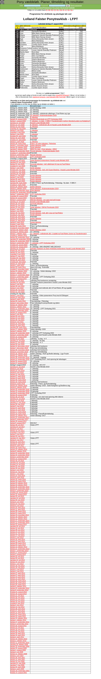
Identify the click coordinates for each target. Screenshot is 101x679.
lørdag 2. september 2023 (19, 243)
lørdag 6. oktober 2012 (18, 586)
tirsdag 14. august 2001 (18, 672)
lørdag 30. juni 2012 (17, 597)
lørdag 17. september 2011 (19, 622)
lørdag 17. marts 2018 (18, 412)
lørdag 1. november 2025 (19, 145)
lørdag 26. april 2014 (17, 539)
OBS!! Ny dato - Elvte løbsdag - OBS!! (43, 149)
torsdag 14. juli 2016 (17, 464)
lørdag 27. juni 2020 (17, 342)
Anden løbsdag (35, 179)
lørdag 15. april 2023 (17, 263)
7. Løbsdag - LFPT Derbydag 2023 (42, 243)
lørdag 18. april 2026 (17, 138)
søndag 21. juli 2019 (17, 367)
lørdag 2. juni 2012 (17, 605)
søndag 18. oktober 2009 (19, 644)
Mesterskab (64, 8)
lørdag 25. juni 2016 (17, 466)
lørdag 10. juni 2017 (17, 430)
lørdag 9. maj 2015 (17, 505)
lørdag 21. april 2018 (17, 408)
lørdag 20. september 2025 (19, 151)
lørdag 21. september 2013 (19, 549)
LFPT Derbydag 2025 (38, 157)
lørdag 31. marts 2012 (18, 614)
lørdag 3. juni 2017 (17, 434)
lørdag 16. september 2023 (19, 241)
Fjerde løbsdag (35, 175)
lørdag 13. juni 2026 (17, 125)
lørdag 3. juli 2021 (16, 314)
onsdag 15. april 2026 (18, 140)
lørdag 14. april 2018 (17, 410)
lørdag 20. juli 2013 (17, 556)
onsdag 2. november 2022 (19, 269)
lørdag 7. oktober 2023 (18, 233)
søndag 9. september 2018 (19, 393)
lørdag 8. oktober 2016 (18, 451)
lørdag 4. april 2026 (17, 141)
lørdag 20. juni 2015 (17, 500)
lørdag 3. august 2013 (18, 554)
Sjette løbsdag (35, 168)
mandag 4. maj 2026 (17, 132)
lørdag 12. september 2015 (19, 489)
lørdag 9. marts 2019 (17, 384)
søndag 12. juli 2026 (17, 123)
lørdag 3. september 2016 (19, 457)
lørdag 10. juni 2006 (17, 661)
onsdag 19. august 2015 (18, 492)
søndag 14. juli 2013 (17, 560)
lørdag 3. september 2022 (19, 277)
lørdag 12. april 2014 (17, 541)
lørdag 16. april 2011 (17, 635)
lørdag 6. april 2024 (17, 222)
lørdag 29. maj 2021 (17, 320)
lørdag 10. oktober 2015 (18, 485)
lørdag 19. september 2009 (19, 646)
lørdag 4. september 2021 (19, 310)
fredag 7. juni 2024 (16, 209)
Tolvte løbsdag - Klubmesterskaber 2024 (44, 188)
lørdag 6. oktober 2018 (18, 387)
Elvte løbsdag (35, 190)
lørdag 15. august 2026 (18, 119)
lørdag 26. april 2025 (17, 179)
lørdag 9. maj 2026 (17, 130)
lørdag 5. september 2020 (19, 335)
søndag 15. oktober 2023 (19, 232)
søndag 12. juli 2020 (17, 340)
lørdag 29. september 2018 (19, 389)
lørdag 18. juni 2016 (17, 468)
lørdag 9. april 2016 (17, 477)
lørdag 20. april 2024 (17, 218)
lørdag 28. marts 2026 (18, 143)
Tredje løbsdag (35, 177)
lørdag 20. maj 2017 (17, 436)
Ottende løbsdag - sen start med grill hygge (45, 200)
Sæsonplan (31, 8)
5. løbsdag (34, 126)
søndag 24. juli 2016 (17, 462)
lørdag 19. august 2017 (18, 421)
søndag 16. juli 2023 (17, 248)
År (64, 10)
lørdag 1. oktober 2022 (18, 273)
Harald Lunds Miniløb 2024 (39, 202)
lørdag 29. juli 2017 (17, 425)
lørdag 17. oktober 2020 (18, 329)
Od (61, 10)
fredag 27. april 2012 (17, 611)
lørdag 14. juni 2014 (17, 532)
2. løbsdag (34, 138)
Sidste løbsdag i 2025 (38, 145)
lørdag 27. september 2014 (19, 520)
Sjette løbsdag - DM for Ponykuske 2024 (44, 207)
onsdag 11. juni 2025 (17, 166)
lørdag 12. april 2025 (17, 181)
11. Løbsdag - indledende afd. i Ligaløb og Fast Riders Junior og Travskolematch (58, 233)
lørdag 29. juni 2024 (17, 203)
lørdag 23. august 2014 (18, 524)
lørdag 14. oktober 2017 (18, 415)
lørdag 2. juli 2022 (16, 284)
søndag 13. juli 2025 (17, 160)
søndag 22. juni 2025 (17, 162)
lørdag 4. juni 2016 (17, 470)
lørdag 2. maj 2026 (17, 134)
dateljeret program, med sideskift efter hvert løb (49, 97)
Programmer (47, 8)
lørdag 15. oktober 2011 (18, 618)
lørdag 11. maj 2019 (17, 374)
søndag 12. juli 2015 (17, 498)
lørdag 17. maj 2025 (17, 175)
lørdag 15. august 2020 (18, 337)
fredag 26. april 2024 (17, 217)
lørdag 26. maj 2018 (17, 404)
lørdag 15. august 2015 (18, 494)
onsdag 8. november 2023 (19, 228)
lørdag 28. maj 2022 (17, 290)
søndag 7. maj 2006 (17, 665)
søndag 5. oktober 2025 (18, 149)
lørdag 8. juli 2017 (16, 429)
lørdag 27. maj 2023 (17, 256)
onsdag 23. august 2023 (18, 245)
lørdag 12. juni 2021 (17, 318)
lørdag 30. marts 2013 (18, 581)
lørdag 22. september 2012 (19, 588)
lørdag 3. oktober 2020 (18, 331)
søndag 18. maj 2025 (17, 173)
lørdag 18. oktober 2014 (18, 517)
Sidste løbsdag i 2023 (38, 230)
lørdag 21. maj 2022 (17, 292)
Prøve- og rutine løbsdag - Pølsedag (43, 143)
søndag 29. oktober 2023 (19, 230)
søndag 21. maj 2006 (17, 663)
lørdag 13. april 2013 (17, 577)
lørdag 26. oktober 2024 (18, 187)
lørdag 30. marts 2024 (18, 226)
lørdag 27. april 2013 (17, 573)
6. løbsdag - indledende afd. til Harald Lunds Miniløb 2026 (50, 125)
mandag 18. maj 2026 (18, 128)
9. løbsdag (34, 117)
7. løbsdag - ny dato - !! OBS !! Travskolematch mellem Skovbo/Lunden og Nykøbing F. (60, 121)
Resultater (56, 8)
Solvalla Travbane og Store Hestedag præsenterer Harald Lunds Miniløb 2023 (57, 248)
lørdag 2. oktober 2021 (18, 307)
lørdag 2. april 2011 (17, 637)
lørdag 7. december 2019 (19, 348)
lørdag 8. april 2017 (17, 445)
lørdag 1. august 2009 (18, 650)
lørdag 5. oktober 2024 (18, 188)
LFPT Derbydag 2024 (38, 194)
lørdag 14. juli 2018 (17, 400)
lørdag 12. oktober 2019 (18, 355)
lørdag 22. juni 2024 (17, 205)
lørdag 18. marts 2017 (18, 447)
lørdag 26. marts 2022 (18, 301)
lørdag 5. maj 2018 (17, 406)
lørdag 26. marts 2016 (18, 479)
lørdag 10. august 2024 (18, 198)
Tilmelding (39, 8)
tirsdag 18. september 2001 (19, 671)
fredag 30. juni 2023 (17, 250)
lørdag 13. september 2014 (19, 522)
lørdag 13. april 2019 (17, 378)
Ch (55, 10)
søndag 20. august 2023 (18, 247)
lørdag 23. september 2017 (19, 417)
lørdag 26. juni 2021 (17, 316)
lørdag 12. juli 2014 (17, 528)
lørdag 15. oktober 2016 (18, 449)
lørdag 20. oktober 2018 (18, 385)
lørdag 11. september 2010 (19, 642)
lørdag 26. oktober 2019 (18, 354)
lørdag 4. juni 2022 (17, 288)
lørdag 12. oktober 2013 (18, 547)
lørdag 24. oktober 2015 (18, 483)
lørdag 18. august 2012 (18, 594)
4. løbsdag (34, 130)
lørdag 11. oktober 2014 (18, 519)
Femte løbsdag (35, 211)
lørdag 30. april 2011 (17, 633)
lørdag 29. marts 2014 (18, 543)
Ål (47, 10)
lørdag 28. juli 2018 (17, 397)
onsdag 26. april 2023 (18, 262)
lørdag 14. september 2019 (19, 359)
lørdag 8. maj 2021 (17, 322)
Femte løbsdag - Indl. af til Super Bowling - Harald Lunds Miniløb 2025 (54, 170)
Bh (49, 10)
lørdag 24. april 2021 (17, 323)
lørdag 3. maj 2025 (17, 177)
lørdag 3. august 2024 (18, 200)
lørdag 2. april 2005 (17, 669)
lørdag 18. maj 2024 (17, 213)
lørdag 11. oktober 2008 (18, 654)
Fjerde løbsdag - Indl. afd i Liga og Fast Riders (46, 213)
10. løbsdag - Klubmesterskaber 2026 (43, 115)
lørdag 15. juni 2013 (17, 562)
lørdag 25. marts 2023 (18, 267)
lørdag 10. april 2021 (17, 325)
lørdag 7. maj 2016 (17, 474)
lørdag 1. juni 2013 (17, 564)
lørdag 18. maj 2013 (17, 566)
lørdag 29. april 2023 (17, 260)
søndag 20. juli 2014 (17, 526)
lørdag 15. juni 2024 (17, 207)
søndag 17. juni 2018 (17, 402)
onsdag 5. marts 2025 (18, 185)
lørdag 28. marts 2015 (18, 511)
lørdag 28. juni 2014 (17, 530)
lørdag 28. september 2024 (19, 190)
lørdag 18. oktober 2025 (18, 147)
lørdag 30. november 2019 (19, 350)
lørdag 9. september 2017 (19, 419)
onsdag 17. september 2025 (20, 153)
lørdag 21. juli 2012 (17, 596)
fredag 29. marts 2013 (18, 584)
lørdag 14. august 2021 (18, 312)
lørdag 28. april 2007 (17, 657)
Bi (52, 10)
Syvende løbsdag (36, 203)
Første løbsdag (35, 181)
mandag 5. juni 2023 (17, 254)
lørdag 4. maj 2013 (17, 569)
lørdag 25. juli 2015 (17, 496)
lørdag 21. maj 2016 (17, 472)
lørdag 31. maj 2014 (17, 534)
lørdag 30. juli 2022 (17, 280)
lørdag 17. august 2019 (18, 363)
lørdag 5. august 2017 (18, 423)
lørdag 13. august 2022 (18, 278)
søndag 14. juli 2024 (17, 202)
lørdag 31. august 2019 (18, 361)
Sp (72, 10)
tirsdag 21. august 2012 (18, 592)
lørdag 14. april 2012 (17, 612)
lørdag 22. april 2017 (17, 442)
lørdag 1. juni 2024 (17, 211)
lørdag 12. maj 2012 (17, 607)
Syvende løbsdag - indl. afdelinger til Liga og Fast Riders (50, 164)
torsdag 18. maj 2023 (17, 258)
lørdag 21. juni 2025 (17, 164)
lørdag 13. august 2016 (18, 459)
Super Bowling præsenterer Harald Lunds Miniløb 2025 (49, 160)
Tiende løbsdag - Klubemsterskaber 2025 (44, 151)
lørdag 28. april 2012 (17, 609)
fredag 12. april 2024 (17, 220)
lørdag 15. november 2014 (19, 515)
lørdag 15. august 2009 (18, 648)
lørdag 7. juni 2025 (17, 168)
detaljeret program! (62, 95)
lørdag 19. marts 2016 (18, 481)
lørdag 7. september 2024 (19, 194)
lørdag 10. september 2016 (19, 455)
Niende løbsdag (36, 155)
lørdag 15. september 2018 (19, 391)
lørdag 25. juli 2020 (17, 339)
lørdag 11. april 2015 (17, 509)
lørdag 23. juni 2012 (17, 599)
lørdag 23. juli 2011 (17, 627)
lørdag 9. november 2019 (19, 352)
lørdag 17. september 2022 (19, 275)
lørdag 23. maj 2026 (17, 126)
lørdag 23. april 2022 (17, 297)
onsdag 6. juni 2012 (17, 603)
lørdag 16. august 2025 (18, 157)
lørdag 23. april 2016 (17, 475)
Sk (69, 10)
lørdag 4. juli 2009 (16, 652)
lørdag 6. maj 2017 (17, 440)
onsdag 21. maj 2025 (17, 172)
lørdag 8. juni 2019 (17, 372)
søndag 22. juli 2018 (17, 399)
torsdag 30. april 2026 (18, 136)
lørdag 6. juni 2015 (17, 502)
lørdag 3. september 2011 (19, 624)
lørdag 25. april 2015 (17, 507)
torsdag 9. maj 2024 (17, 215)
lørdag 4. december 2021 (19, 303)
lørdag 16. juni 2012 (17, 601)
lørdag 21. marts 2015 (18, 513)
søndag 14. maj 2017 (17, 438)
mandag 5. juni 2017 (17, 432)
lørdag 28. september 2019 (19, 357)
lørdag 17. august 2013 (18, 552)
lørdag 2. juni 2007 (17, 656)
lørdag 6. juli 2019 (16, 369)
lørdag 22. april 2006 (17, 667)
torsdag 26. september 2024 (20, 192)
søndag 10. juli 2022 (17, 282)
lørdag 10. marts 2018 (18, 414)
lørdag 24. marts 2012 (18, 616)
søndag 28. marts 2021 (18, 327)
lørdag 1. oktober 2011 (18, 620)
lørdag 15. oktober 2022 (18, 271)
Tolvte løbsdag (35, 147)
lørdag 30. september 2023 (19, 237)
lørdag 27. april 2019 (17, 376)
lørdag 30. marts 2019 (18, 380)
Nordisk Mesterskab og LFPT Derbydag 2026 (46, 119)
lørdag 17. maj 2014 (17, 536)
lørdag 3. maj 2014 (17, 537)
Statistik (72, 8)
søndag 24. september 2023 (20, 239)
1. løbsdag (34, 141)
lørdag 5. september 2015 (19, 490)
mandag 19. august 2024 (19, 196)
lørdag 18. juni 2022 (17, 286)
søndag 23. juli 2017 (17, 427)
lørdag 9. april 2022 (17, 299)
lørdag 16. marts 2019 (18, 382)
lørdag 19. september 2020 (19, 333)
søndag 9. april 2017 (17, 444)
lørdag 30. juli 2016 (17, 460)
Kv (58, 10)
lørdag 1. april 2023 (17, 265)
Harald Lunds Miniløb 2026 (39, 123)
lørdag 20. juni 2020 (17, 344)
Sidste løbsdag (35, 187)
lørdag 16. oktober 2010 (18, 639)
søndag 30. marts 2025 (18, 183)
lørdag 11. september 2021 (19, 308)
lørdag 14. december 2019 (19, 346)
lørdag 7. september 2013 (19, 551)
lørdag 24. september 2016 (19, 453)
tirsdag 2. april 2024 (17, 224)
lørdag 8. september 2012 (19, 590)
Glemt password (76, 5)
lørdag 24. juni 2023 (17, 252)
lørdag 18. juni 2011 (17, 629)
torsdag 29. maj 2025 (17, 170)
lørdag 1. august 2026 (18, 121)
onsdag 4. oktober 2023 (18, 235)
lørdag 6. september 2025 (19, 155)
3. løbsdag (34, 134)
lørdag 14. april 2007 (17, 659)
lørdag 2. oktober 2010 (18, 641)
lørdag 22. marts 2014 (18, 545)
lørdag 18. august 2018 (18, 395)
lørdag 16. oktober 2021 (18, 305)
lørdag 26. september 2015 (19, 487)
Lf (66, 10)
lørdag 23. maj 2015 (17, 504)
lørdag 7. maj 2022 (17, 295)
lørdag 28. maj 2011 (17, 631)
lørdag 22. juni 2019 (17, 370)
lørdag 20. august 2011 (18, 626)
